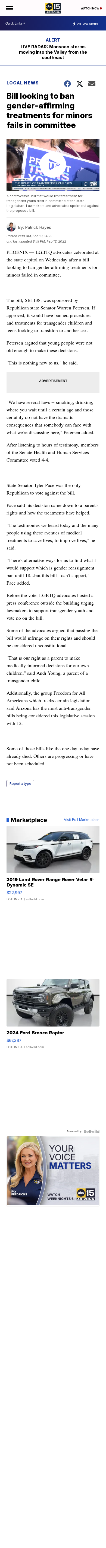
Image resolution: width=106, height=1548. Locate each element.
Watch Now (90, 8)
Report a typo (20, 784)
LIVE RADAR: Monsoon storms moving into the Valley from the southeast (53, 52)
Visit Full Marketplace (81, 820)
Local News (23, 83)
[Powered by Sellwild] (91, 1131)
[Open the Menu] (9, 8)
